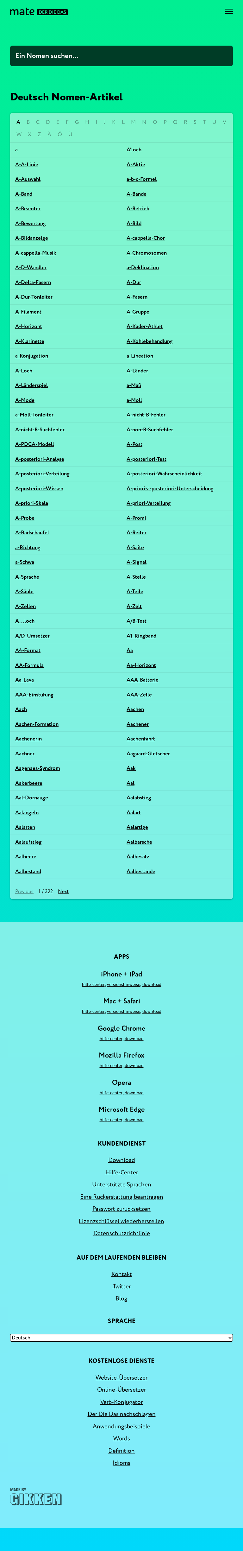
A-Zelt (134, 606)
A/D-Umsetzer (32, 635)
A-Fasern (137, 297)
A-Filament (28, 311)
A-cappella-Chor (146, 238)
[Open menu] (229, 11)
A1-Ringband (141, 635)
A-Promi (136, 518)
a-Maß (134, 385)
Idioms (121, 1463)
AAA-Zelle (139, 694)
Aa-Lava (24, 680)
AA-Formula (29, 665)
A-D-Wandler (31, 267)
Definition (121, 1451)
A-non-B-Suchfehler (150, 429)
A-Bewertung (30, 223)
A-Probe (24, 518)
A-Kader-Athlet (145, 326)
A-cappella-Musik (35, 253)
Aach (21, 709)
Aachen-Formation (37, 724)
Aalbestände (141, 871)
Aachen (135, 709)
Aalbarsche (139, 842)
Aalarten (25, 827)
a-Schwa (24, 562)
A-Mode (24, 400)
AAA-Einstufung (34, 694)
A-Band (23, 194)
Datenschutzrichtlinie (121, 1233)
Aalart (134, 812)
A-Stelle (136, 577)
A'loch (134, 149)
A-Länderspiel (31, 385)
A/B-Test (136, 621)
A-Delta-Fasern (33, 282)
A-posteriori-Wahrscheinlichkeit (164, 473)
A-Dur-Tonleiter (34, 297)
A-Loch (23, 370)
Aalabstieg (139, 797)
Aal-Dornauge (31, 797)
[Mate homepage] (39, 11)
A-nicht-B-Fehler (146, 414)
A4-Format (27, 650)
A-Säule (24, 591)
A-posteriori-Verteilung (42, 473)
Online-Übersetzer (121, 1390)
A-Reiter (136, 532)
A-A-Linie (26, 164)
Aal (130, 783)
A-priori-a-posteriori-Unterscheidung (170, 488)
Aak (131, 768)
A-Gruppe (138, 311)
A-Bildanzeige (31, 238)
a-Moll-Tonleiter (34, 414)
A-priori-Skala (31, 503)
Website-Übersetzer (121, 1378)
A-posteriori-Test (146, 459)
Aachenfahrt (141, 738)
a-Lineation (140, 356)
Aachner (24, 753)
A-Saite (135, 547)
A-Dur (134, 282)
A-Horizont (28, 326)
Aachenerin (28, 738)
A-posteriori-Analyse (39, 459)
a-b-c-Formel (142, 179)
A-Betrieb (138, 208)
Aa (130, 650)
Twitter (122, 1286)
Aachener (138, 724)
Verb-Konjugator (121, 1402)
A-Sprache (27, 577)
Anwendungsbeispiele (121, 1426)
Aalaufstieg (28, 842)
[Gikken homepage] (36, 1496)
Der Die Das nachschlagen (122, 1414)
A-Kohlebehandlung (150, 341)
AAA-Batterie (143, 680)
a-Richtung (27, 547)
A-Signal (136, 562)
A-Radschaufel (32, 532)
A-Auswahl (27, 179)
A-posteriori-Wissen (39, 488)
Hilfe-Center (93, 984)
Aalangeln (27, 812)
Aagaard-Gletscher (148, 753)
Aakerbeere (28, 783)
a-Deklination (143, 267)
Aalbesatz (138, 856)
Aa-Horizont (141, 665)
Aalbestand (28, 871)
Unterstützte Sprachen (121, 1184)
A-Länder (137, 370)
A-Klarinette (29, 341)
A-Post (134, 444)
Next (63, 891)
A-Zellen (25, 606)
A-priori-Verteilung (149, 503)
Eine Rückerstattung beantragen (121, 1197)
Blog (121, 1298)
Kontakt (121, 1274)
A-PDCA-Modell (34, 444)
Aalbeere (25, 856)
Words (121, 1438)
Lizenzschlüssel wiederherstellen (121, 1221)
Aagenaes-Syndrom (37, 768)
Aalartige (137, 827)
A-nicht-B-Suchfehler (40, 429)
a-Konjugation (31, 356)
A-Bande (136, 194)
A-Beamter (27, 208)
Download (151, 984)
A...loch (24, 621)
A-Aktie (136, 164)
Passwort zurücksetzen (121, 1209)
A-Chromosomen (147, 253)
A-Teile (135, 591)
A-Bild (134, 223)
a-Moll (134, 400)
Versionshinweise (123, 984)
